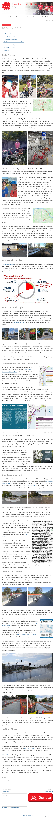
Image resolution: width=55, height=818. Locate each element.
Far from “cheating (29, 748)
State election (7, 33)
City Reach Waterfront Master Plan (13, 42)
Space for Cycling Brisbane (26, 4)
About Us (10, 17)
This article (5, 755)
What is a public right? (10, 39)
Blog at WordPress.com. (27, 815)
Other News (6, 50)
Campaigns (27, 17)
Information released (8, 264)
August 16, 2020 (6, 25)
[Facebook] (47, 20)
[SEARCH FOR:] (14, 795)
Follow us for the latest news (10, 807)
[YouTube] (52, 20)
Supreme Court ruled (20, 322)
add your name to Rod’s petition (26, 634)
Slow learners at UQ (9, 45)
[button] (10, 86)
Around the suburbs (9, 48)
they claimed (31, 485)
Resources (36, 17)
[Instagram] (49, 20)
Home (4, 17)
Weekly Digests (46, 17)
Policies (18, 17)
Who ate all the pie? (9, 36)
